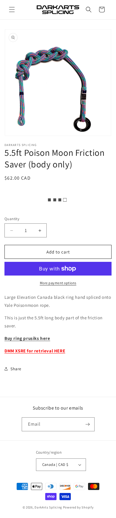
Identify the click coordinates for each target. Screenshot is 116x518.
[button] (11, 9)
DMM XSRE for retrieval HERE (34, 351)
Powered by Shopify (78, 507)
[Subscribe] (87, 424)
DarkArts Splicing (48, 507)
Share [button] (15, 368)
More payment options (58, 283)
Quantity (11, 218)
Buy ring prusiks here (27, 338)
